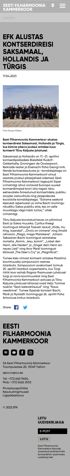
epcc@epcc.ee (13, 372)
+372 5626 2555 (20, 382)
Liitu (44, 439)
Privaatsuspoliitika (15, 388)
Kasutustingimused (16, 392)
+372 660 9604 (18, 378)
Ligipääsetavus (13, 395)
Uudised (9, 18)
